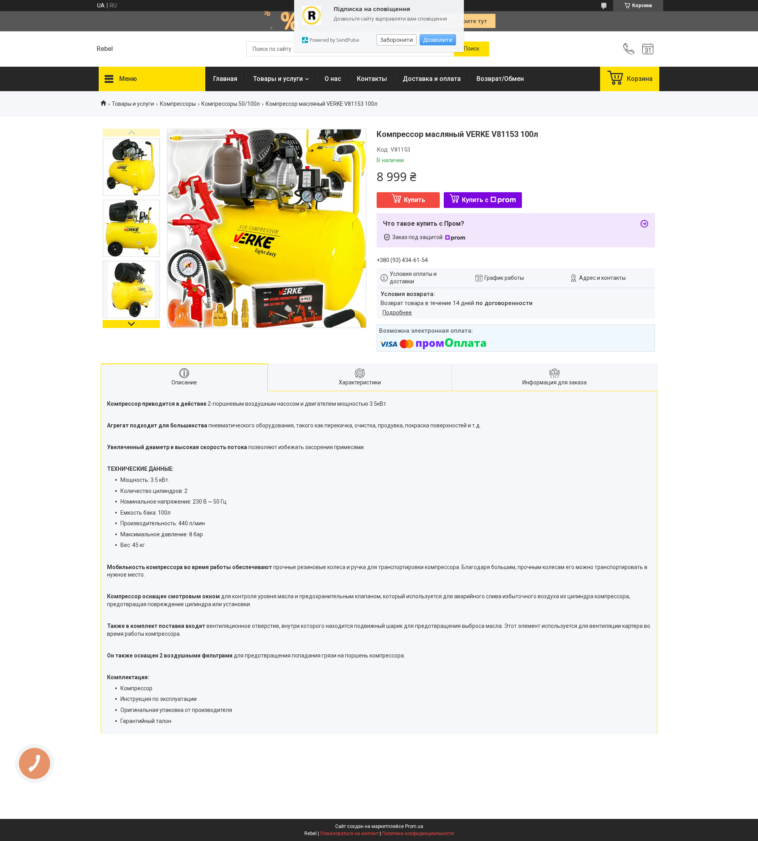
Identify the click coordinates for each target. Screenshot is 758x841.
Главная (225, 78)
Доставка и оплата (432, 78)
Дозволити (437, 39)
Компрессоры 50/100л (230, 104)
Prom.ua (414, 826)
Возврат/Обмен (500, 78)
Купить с (475, 200)
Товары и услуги (278, 78)
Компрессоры (178, 104)
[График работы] (647, 49)
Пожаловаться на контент (349, 833)
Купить (414, 200)
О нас (333, 78)
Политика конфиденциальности (418, 833)
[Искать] (471, 48)
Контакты (372, 78)
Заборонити (396, 39)
